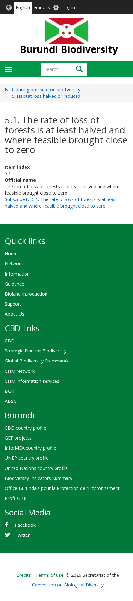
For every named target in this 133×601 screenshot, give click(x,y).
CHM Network (20, 371)
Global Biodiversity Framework (37, 361)
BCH (9, 391)
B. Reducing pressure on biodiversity (42, 90)
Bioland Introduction (26, 294)
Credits (23, 575)
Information (17, 274)
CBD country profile (25, 428)
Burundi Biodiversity (69, 49)
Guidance (14, 284)
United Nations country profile (36, 468)
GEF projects (18, 438)
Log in (69, 7)
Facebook (25, 525)
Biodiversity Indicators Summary (38, 478)
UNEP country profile (27, 458)
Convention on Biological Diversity (68, 585)
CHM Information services (32, 381)
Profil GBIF (16, 498)
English (23, 7)
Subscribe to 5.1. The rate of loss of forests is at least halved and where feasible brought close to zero (61, 202)
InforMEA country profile (30, 448)
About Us (14, 314)
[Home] (66, 31)
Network (14, 263)
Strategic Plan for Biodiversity (35, 351)
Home (11, 253)
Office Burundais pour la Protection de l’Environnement (62, 488)
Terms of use (50, 575)
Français (42, 7)
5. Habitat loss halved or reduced (46, 96)
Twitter (22, 535)
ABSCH (12, 401)
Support (13, 304)
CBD (10, 341)
